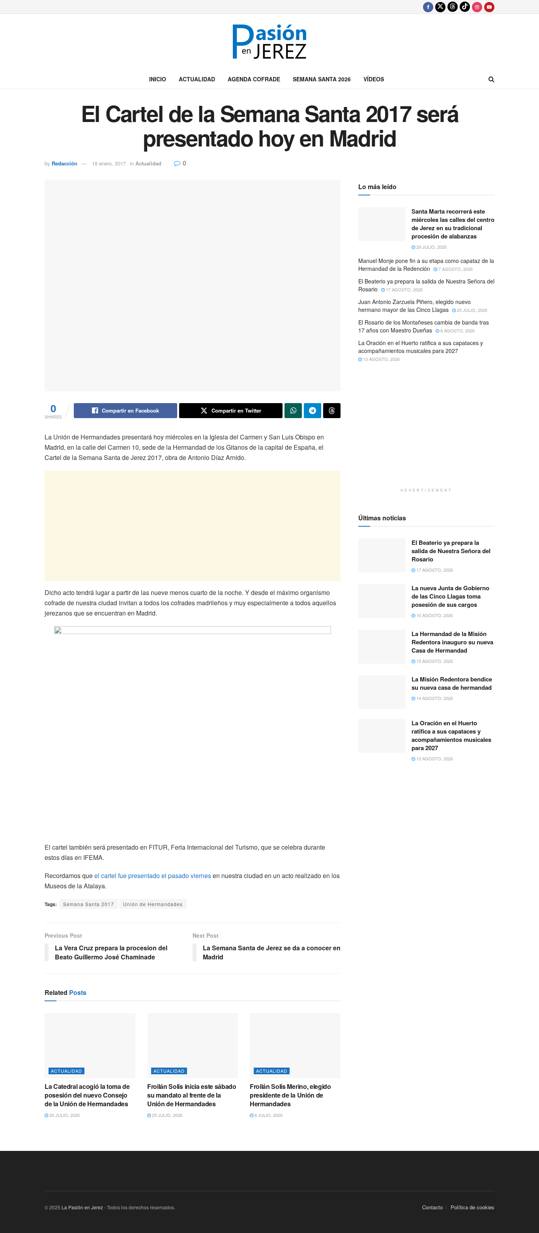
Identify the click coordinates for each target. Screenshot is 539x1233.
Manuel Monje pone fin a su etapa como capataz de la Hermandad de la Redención (426, 264)
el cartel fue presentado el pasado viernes (152, 875)
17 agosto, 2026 (404, 289)
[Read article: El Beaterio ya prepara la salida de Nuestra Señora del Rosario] (382, 555)
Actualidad (197, 79)
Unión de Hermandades (153, 904)
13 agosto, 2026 (381, 359)
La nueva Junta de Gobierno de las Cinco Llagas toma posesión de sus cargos (450, 596)
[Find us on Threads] (452, 6)
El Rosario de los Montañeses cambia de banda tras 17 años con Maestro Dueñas (423, 326)
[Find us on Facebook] (428, 6)
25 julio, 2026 (166, 1115)
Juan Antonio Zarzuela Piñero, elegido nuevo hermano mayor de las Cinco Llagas (414, 305)
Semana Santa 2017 (88, 904)
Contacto (432, 1207)
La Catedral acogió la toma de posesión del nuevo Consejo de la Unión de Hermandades (87, 1095)
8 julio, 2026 (268, 1115)
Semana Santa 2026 (322, 79)
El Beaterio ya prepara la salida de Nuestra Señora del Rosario (426, 285)
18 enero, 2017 (109, 163)
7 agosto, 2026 (455, 269)
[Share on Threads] (332, 410)
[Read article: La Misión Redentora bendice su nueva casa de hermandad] (382, 692)
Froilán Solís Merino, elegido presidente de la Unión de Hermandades (290, 1095)
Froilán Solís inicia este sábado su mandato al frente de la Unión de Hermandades (191, 1095)
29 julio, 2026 (431, 247)
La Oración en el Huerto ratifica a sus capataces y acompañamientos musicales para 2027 (420, 347)
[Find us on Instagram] (477, 6)
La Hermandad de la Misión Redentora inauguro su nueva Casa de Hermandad (452, 642)
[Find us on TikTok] (465, 6)
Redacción (64, 163)
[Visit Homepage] (269, 41)
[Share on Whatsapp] (293, 410)
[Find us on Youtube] (489, 6)
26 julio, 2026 (64, 1115)
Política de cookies (472, 1207)
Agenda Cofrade (254, 79)
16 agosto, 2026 (434, 615)
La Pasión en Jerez (82, 1207)
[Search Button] (491, 79)
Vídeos (373, 79)
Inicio (157, 79)
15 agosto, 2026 (434, 661)
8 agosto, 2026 (457, 330)
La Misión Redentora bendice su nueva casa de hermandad (452, 683)
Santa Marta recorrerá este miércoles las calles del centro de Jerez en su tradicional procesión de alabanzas (453, 223)
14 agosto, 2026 (434, 698)
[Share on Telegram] (312, 410)
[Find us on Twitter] (440, 6)
